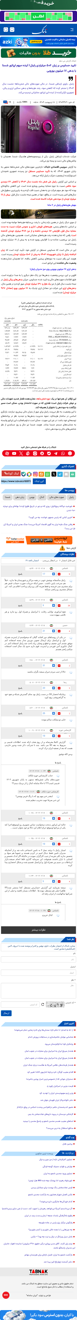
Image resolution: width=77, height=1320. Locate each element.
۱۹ (10, 102)
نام (74, 953)
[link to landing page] (39, 30)
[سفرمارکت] (38, 540)
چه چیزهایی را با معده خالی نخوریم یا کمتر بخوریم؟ (50, 1230)
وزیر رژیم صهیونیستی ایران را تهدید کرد (56, 1093)
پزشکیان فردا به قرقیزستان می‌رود (59, 1044)
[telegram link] (56, 453)
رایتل (71, 497)
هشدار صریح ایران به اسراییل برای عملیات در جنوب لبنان (49, 1051)
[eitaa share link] (41, 474)
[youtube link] (14, 453)
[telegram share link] (60, 474)
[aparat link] (7, 453)
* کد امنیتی (71, 1003)
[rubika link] (70, 453)
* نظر (73, 980)
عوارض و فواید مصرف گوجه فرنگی (58, 1166)
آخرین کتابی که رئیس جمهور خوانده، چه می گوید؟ (51, 517)
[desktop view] (12, 29)
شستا (7, 497)
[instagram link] (35, 453)
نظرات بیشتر (38, 930)
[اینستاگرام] (35, 473)
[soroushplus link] (42, 453)
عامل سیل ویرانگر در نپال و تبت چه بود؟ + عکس (52, 1237)
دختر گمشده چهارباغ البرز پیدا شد (58, 1262)
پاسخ (20, 574)
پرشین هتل (67, 1144)
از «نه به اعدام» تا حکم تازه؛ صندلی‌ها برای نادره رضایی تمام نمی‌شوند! (43, 1030)
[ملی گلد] (38, 5)
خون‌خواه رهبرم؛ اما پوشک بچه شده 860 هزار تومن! (50, 1180)
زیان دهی (19, 497)
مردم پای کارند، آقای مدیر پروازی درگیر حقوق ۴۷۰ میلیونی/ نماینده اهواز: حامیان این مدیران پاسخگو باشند (39, 1246)
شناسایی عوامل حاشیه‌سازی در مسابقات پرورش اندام (50, 1037)
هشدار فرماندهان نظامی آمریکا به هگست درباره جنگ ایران (48, 1065)
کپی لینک (39, 481)
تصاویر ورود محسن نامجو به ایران (58, 1173)
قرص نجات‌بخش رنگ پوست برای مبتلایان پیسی (52, 1187)
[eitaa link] (28, 453)
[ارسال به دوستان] (66, 474)
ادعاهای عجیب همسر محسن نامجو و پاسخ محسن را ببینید (48, 1121)
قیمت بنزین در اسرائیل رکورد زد (60, 1086)
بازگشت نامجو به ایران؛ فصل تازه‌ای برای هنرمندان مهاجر (48, 1255)
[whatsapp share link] (47, 474)
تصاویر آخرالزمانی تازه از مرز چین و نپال (56, 1159)
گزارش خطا (71, 548)
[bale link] (49, 453)
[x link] (21, 453)
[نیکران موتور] (38, 214)
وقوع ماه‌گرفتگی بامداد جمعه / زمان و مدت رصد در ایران (49, 1215)
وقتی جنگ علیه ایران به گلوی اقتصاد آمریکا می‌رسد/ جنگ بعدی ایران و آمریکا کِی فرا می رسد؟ (39, 526)
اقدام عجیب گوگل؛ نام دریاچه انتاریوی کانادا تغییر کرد (50, 1072)
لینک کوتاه (13, 473)
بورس (31, 497)
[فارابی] (38, 53)
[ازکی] (38, 42)
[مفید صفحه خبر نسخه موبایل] (38, 16)
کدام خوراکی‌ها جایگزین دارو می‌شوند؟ (56, 1201)
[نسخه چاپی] (72, 474)
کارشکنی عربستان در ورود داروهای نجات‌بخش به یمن (50, 1114)
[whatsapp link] (63, 453)
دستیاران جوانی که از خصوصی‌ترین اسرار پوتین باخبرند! (49, 1079)
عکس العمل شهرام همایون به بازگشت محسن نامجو (50, 1194)
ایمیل (73, 967)
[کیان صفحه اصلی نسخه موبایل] (38, 1315)
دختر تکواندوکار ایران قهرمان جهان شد (56, 1100)
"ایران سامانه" (32, 1295)
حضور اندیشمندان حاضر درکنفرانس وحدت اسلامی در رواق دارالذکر (45, 1107)
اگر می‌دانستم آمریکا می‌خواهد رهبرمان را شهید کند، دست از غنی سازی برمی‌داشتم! (37, 1208)
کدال (42, 497)
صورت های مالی (56, 497)
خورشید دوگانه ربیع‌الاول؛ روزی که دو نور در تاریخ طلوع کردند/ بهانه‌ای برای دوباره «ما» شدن (39, 508)
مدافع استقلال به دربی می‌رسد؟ (59, 1128)
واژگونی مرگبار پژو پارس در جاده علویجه (56, 1222)
